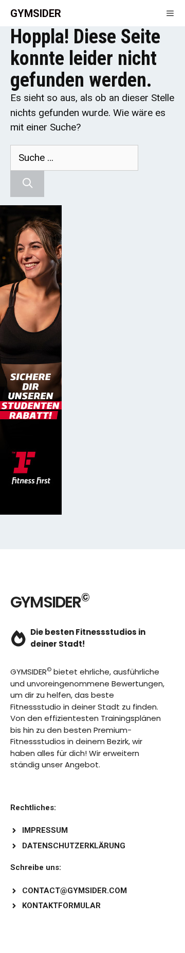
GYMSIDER (35, 13)
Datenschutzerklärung (73, 845)
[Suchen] (27, 184)
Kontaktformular (61, 905)
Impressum (45, 830)
